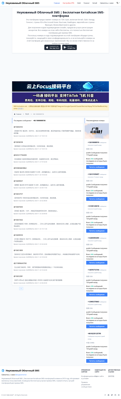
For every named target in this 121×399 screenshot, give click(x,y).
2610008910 (93, 142)
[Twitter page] (112, 395)
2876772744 (93, 270)
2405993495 (93, 238)
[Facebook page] (105, 395)
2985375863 (93, 301)
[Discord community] (108, 395)
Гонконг (87, 3)
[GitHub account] (115, 395)
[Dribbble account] (118, 395)
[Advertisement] (60, 67)
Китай (95, 3)
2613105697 (93, 174)
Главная (57, 3)
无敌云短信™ (10, 395)
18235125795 (94, 333)
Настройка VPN (68, 3)
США (79, 3)
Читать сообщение (96, 167)
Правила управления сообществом (86, 384)
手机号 (27, 114)
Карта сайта (99, 376)
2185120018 (93, 206)
